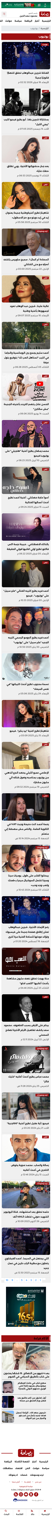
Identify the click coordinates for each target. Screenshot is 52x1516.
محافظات (8, 1468)
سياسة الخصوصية (26, 1486)
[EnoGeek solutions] (20, 1501)
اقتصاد (18, 1468)
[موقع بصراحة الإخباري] (26, 1453)
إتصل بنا (27, 1482)
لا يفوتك (13, 1475)
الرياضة (28, 21)
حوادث (8, 21)
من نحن (38, 1482)
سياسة (18, 21)
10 (7, 1280)
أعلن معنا (16, 1482)
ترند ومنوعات (37, 1475)
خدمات (23, 1475)
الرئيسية (46, 21)
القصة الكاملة (22, 1461)
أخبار (37, 21)
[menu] (4, 14)
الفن (27, 1468)
